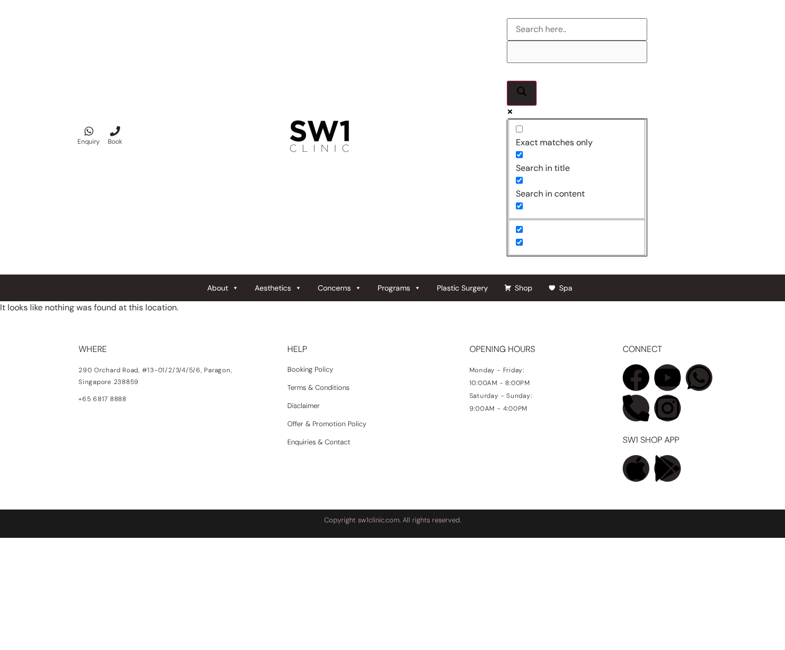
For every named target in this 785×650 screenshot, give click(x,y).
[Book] (115, 131)
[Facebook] (636, 377)
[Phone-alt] (636, 408)
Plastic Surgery (462, 288)
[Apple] (636, 468)
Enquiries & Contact (319, 442)
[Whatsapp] (699, 377)
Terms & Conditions (318, 387)
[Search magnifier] (522, 93)
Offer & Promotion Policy (326, 423)
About (217, 288)
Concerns (334, 288)
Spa (565, 288)
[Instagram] (667, 408)
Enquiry (88, 141)
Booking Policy (310, 369)
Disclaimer (303, 405)
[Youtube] (667, 377)
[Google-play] (667, 468)
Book (115, 141)
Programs (394, 288)
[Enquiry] (89, 131)
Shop (523, 288)
